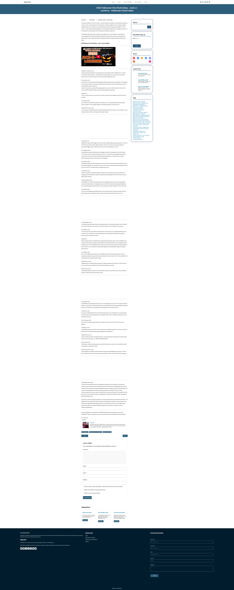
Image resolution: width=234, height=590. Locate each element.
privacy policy (119, 310)
